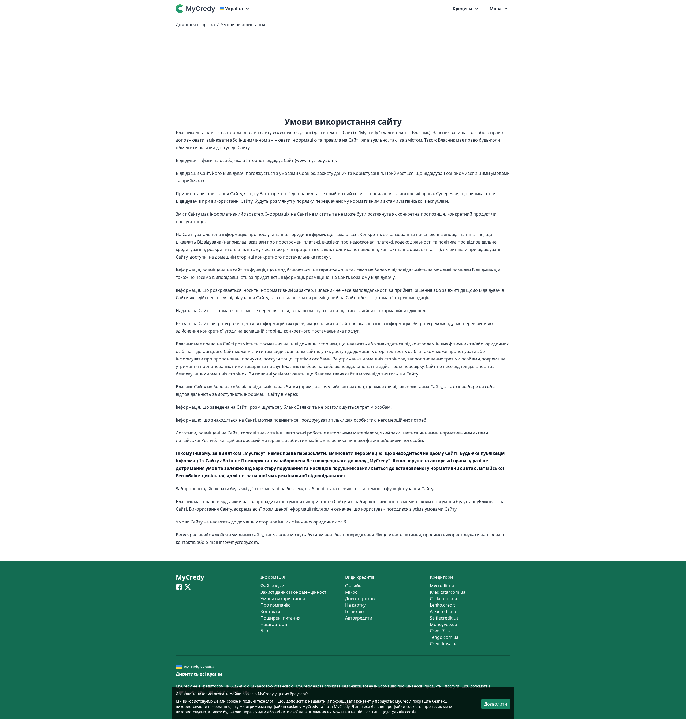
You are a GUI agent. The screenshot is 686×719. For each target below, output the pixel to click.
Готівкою (354, 611)
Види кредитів (360, 577)
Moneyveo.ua (443, 624)
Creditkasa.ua (444, 644)
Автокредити (358, 618)
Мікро (351, 592)
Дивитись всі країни (199, 674)
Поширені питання (280, 618)
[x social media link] (187, 586)
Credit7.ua (440, 631)
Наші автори (273, 624)
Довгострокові (360, 599)
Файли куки (272, 586)
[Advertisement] (343, 74)
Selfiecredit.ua (444, 618)
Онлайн (353, 586)
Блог (265, 631)
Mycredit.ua (442, 586)
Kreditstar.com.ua (447, 592)
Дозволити (495, 704)
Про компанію (275, 605)
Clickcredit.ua (443, 599)
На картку (355, 605)
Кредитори (441, 577)
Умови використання (243, 25)
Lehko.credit (442, 605)
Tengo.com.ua (444, 637)
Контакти (270, 611)
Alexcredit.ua (443, 611)
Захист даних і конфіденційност (293, 592)
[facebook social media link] (179, 586)
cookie (232, 701)
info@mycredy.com (238, 542)
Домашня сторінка (195, 25)
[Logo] (197, 8)
